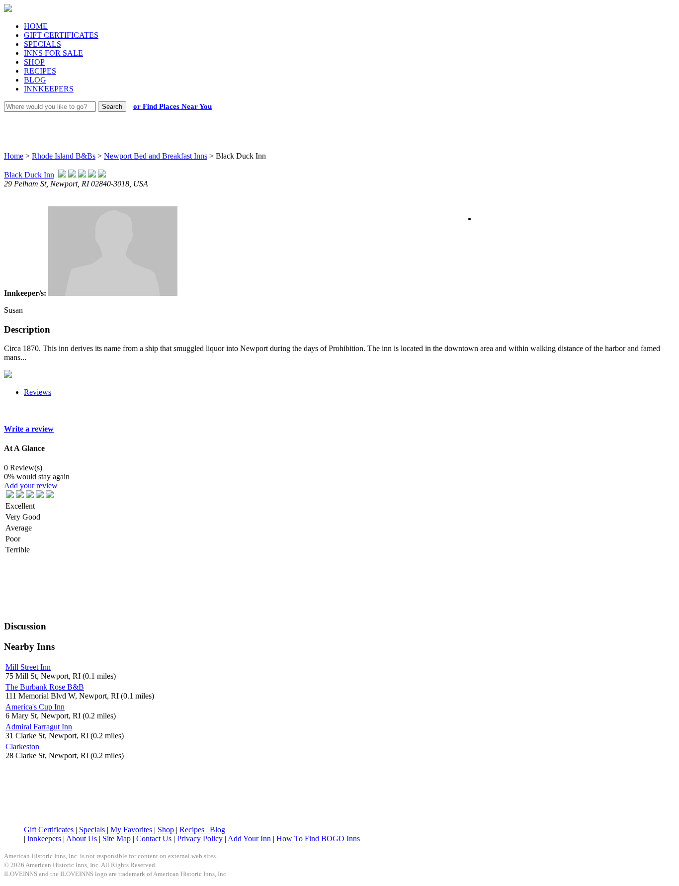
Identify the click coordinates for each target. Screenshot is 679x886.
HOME (36, 26)
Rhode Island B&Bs (63, 156)
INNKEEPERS (49, 89)
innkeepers (45, 838)
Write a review (29, 429)
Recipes (192, 829)
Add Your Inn (250, 838)
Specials (93, 829)
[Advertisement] (330, 121)
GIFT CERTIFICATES (61, 35)
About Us (82, 838)
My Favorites (132, 829)
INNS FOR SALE (53, 53)
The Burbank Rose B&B (44, 687)
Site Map (117, 838)
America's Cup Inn (35, 707)
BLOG (35, 80)
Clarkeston (22, 746)
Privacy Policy (201, 838)
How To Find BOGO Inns (318, 838)
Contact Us (154, 838)
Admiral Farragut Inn (38, 726)
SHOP (34, 62)
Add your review (31, 485)
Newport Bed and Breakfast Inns (155, 156)
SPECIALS (42, 44)
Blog (216, 829)
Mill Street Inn (28, 667)
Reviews (37, 392)
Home (13, 156)
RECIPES (40, 71)
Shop (167, 829)
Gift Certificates (50, 829)
